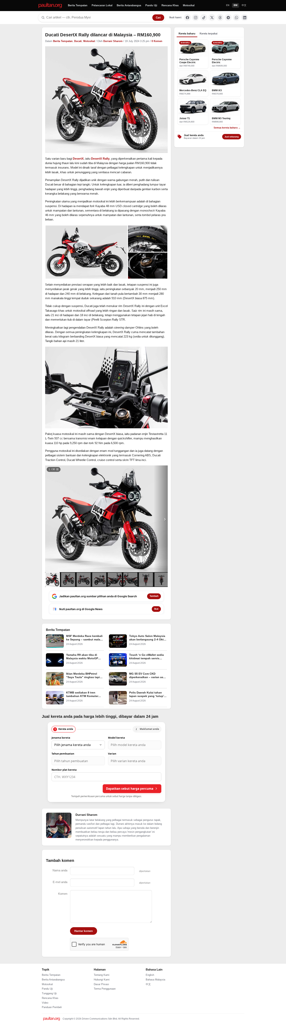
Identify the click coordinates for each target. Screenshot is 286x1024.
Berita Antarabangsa (129, 5)
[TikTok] (203, 17)
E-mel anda (60, 882)
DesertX (78, 158)
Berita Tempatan (77, 5)
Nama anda (60, 870)
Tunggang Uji (49, 993)
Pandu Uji (151, 5)
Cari (158, 17)
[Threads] (220, 17)
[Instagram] (195, 17)
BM (235, 5)
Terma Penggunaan (105, 988)
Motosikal (189, 5)
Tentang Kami (101, 975)
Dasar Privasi (101, 984)
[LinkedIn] (244, 17)
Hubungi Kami (102, 979)
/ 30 (52, 469)
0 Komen (157, 41)
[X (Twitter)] (211, 17)
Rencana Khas (170, 5)
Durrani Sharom (113, 41)
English (150, 975)
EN (227, 5)
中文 (244, 5)
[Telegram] (228, 17)
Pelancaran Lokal (102, 5)
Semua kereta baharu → (227, 127)
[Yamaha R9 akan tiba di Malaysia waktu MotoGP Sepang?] (55, 660)
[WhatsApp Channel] (236, 17)
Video (45, 1002)
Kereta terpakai (209, 33)
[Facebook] (187, 17)
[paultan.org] (50, 6)
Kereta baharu (187, 33)
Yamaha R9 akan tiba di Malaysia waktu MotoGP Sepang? (82, 658)
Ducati (78, 41)
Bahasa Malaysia (155, 979)
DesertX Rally (100, 158)
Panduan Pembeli (52, 1007)
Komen (62, 893)
